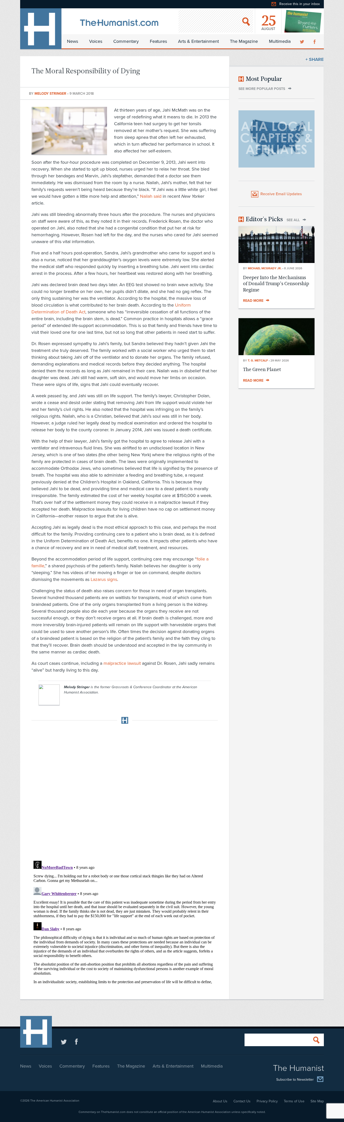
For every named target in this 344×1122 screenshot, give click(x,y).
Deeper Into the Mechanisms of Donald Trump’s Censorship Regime (276, 283)
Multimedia (280, 41)
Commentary (126, 41)
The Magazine (244, 41)
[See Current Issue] (303, 21)
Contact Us (242, 1101)
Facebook (315, 41)
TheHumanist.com (40, 28)
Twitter (302, 41)
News (72, 41)
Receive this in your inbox (299, 4)
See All (293, 220)
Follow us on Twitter (64, 1041)
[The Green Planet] (276, 353)
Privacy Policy (267, 1101)
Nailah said (150, 196)
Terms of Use (294, 1101)
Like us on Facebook (76, 1041)
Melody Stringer (51, 93)
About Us (220, 1101)
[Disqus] (124, 791)
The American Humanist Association (54, 1100)
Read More (253, 301)
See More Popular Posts (261, 89)
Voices (95, 41)
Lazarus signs (104, 579)
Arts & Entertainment (198, 41)
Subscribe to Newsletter (295, 1079)
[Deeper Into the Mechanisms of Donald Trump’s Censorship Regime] (276, 261)
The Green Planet (262, 369)
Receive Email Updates (281, 193)
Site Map (317, 1101)
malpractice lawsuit (122, 663)
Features (158, 41)
